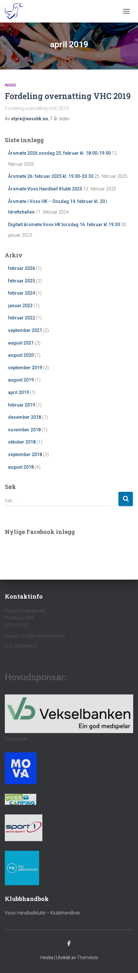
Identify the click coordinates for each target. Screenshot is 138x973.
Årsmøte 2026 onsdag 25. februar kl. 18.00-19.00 (59, 153)
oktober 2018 (22, 442)
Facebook (69, 943)
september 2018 (25, 454)
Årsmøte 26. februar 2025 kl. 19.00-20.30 (50, 176)
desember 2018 (24, 417)
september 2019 (25, 367)
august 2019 (21, 379)
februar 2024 (21, 293)
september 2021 (25, 330)
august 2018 (21, 467)
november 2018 (24, 429)
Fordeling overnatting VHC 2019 (68, 96)
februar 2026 (21, 268)
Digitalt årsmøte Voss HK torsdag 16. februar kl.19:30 (64, 224)
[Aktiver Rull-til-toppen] (125, 960)
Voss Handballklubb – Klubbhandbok (42, 912)
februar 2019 (21, 405)
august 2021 (21, 342)
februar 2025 (21, 280)
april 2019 (18, 392)
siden (60, 118)
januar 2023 (20, 305)
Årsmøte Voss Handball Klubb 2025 (45, 188)
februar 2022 (21, 317)
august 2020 (21, 355)
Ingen (10, 85)
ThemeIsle (87, 957)
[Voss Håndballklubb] (16, 11)
